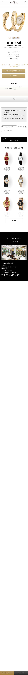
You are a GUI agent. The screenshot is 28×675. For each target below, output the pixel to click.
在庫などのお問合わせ (7, 673)
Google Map (4, 268)
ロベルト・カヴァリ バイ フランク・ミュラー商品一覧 (14, 139)
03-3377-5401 (17, 88)
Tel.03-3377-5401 (10, 275)
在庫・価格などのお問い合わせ (14, 70)
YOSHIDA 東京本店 (9, 88)
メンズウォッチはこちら (6, 130)
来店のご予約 (13, 75)
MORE (14, 221)
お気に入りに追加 (9, 126)
